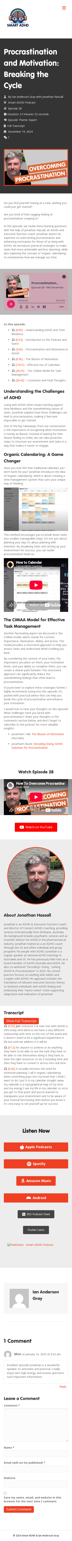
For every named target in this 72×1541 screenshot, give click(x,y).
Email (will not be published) (24, 1462)
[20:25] (19, 371)
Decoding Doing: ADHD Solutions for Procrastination (37, 745)
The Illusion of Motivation (48, 734)
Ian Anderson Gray (23, 97)
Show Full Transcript (21, 1021)
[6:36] (19, 359)
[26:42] (19, 380)
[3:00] (19, 349)
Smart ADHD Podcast (22, 102)
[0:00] (19, 330)
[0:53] (19, 340)
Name (9, 1447)
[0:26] (11, 1069)
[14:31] (19, 365)
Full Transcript (16, 126)
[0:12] (11, 1047)
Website (9, 1478)
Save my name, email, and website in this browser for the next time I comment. (32, 1499)
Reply (63, 1386)
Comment (12, 1405)
